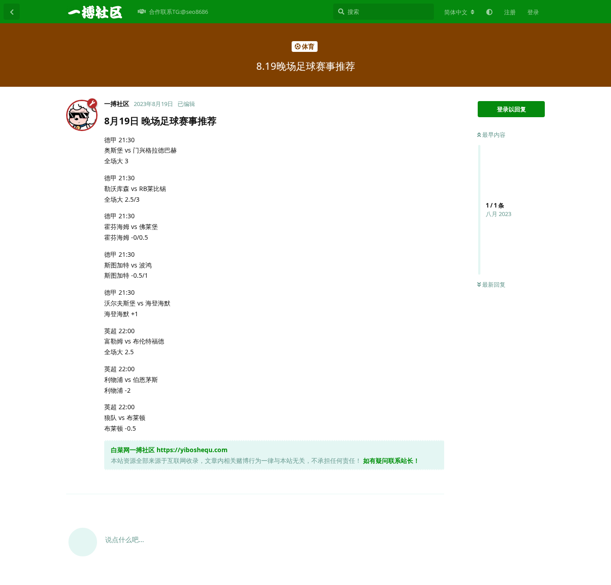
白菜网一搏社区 (133, 449)
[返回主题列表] (12, 12)
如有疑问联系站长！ (391, 460)
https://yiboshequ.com (192, 449)
